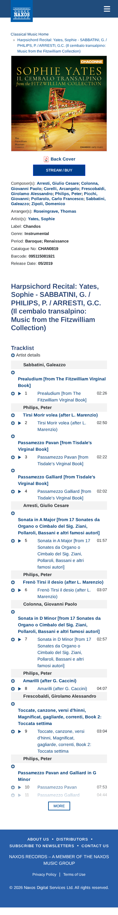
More (59, 806)
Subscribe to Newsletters (42, 846)
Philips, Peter (68, 193)
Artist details (28, 354)
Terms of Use (74, 874)
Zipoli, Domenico (48, 203)
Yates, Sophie (41, 218)
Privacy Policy (44, 874)
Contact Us (95, 846)
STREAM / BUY (59, 170)
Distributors (72, 839)
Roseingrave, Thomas (55, 211)
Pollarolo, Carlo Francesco (57, 198)
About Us (38, 839)
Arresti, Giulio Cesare (58, 183)
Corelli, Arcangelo (61, 188)
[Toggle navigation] (106, 8)
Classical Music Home (30, 34)
